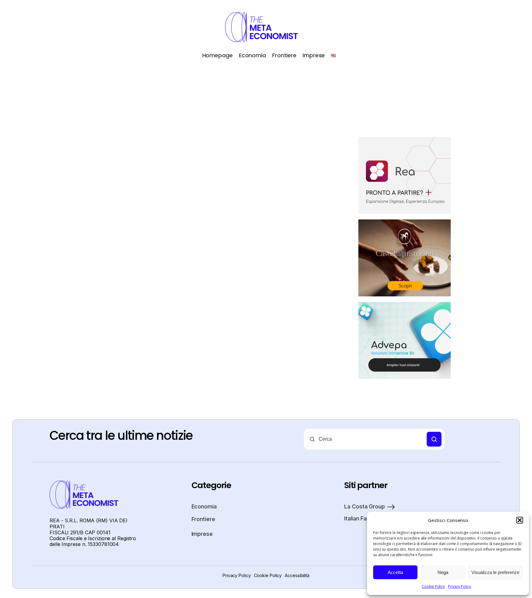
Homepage (217, 55)
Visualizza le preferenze (495, 572)
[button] (520, 520)
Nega (442, 572)
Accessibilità (297, 575)
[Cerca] (434, 439)
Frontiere (284, 55)
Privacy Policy (459, 586)
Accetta (395, 572)
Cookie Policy (433, 586)
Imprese (314, 55)
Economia (252, 55)
